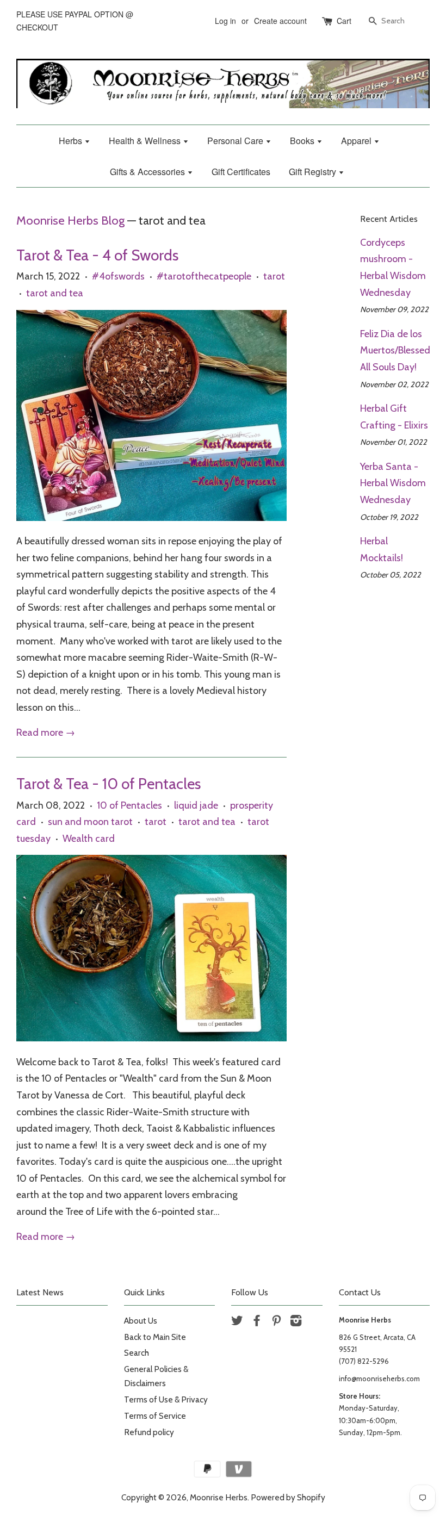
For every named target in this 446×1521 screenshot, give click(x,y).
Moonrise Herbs (218, 1497)
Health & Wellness (146, 140)
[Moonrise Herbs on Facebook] (257, 1322)
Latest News (40, 1292)
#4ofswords (118, 276)
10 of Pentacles (129, 805)
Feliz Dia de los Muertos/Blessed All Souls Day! (395, 350)
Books (303, 140)
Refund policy (149, 1432)
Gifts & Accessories (148, 171)
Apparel (357, 140)
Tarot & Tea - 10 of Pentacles (108, 783)
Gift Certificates (241, 171)
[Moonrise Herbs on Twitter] (237, 1322)
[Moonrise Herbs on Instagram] (296, 1322)
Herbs (71, 140)
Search (136, 1353)
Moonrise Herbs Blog (70, 220)
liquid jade (196, 805)
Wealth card (89, 839)
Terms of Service (155, 1416)
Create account (280, 20)
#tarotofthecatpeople (204, 276)
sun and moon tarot (90, 822)
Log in (225, 20)
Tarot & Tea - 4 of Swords (97, 255)
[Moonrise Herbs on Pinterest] (276, 1322)
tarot (274, 276)
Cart (344, 20)
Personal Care (236, 140)
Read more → (45, 732)
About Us (140, 1320)
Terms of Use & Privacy (166, 1399)
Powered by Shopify (288, 1497)
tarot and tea (54, 293)
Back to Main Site (155, 1337)
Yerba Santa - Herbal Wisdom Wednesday (393, 483)
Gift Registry (313, 171)
